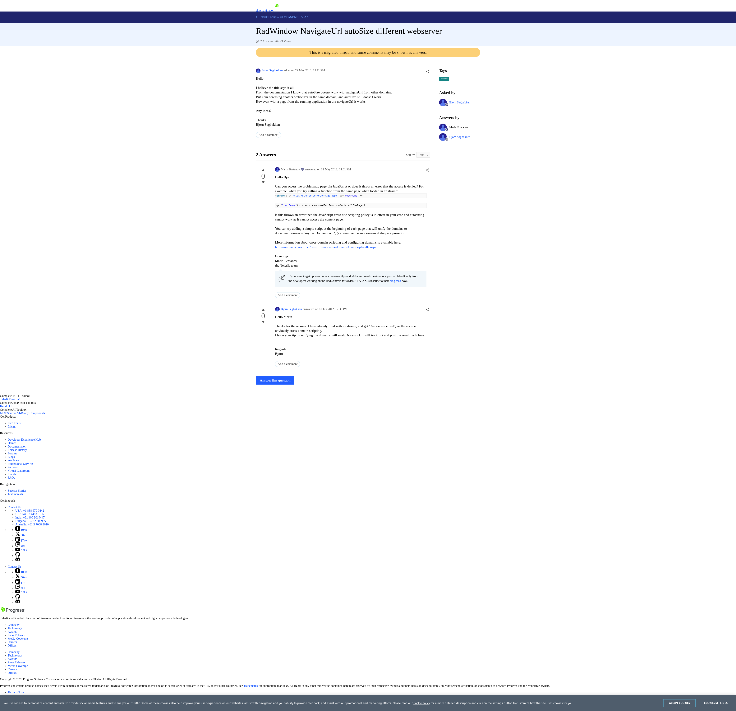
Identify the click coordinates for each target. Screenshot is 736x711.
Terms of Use (16, 692)
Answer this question (275, 380)
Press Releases (16, 635)
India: (30, 517)
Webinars (13, 460)
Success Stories (17, 490)
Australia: (32, 524)
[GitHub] (17, 555)
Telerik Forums (268, 17)
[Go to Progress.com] (12, 611)
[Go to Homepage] (276, 10)
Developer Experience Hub (24, 439)
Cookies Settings (716, 703)
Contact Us (14, 507)
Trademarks (251, 685)
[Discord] (17, 560)
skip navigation (265, 10)
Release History (17, 450)
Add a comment (268, 134)
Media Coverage (18, 638)
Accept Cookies (679, 703)
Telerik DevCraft (10, 399)
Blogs (11, 456)
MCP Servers (8, 413)
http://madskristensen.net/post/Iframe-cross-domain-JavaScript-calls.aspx (326, 247)
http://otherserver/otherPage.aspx (315, 195)
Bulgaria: (31, 521)
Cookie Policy (421, 703)
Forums (12, 453)
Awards (12, 631)
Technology (15, 628)
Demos (12, 443)
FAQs (11, 477)
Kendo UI (6, 406)
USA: (29, 510)
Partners (12, 467)
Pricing (12, 426)
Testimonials (15, 494)
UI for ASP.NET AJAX (294, 17)
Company (14, 624)
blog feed (395, 280)
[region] (368, 703)
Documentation (17, 446)
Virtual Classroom (19, 470)
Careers (12, 642)
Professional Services (20, 463)
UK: (29, 514)
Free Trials (14, 423)
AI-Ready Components (31, 413)
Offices (12, 645)
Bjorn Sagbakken (272, 70)
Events (12, 474)
